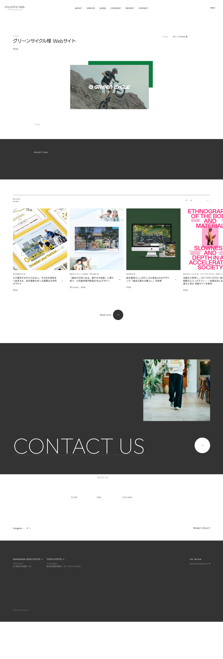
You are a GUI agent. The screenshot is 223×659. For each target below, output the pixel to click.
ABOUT (78, 8)
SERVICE (91, 8)
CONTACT (143, 8)
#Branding (74, 287)
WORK (103, 8)
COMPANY (116, 8)
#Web (15, 49)
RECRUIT (130, 8)
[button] (207, 200)
